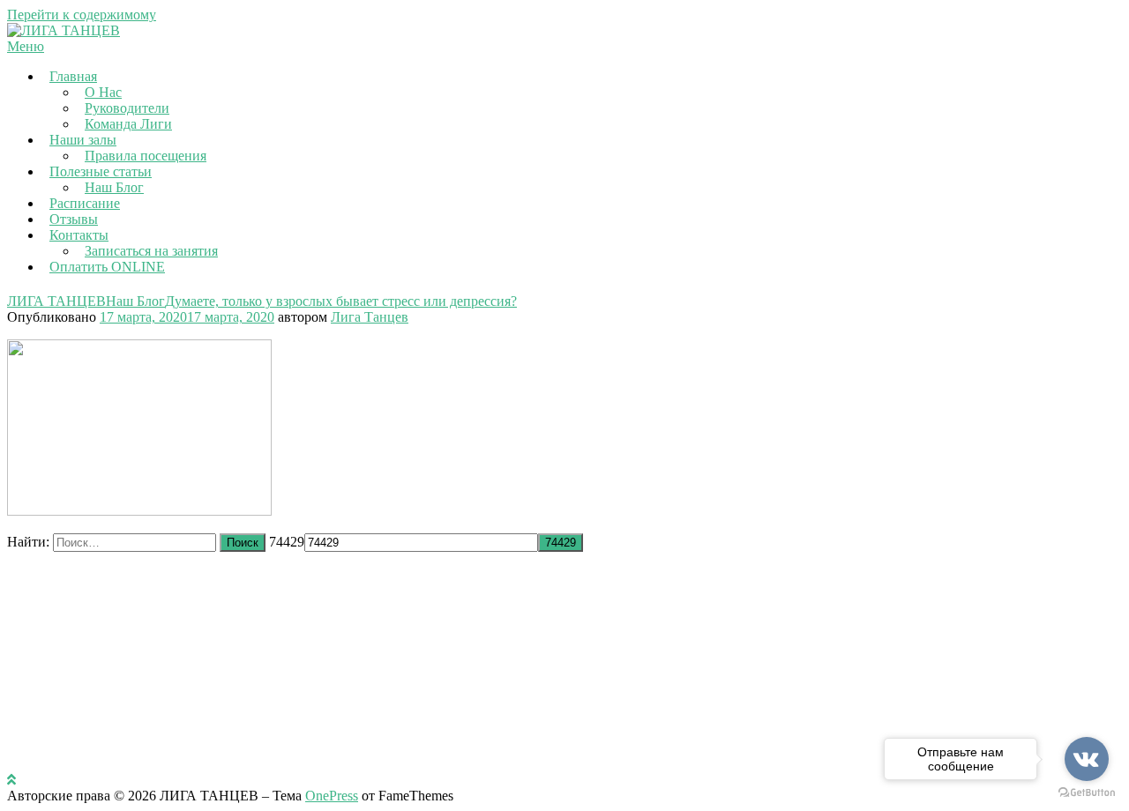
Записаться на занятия (151, 250)
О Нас (103, 92)
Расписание (84, 203)
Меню (25, 46)
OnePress (331, 795)
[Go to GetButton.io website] (1086, 793)
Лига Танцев (369, 316)
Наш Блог (114, 187)
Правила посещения (145, 155)
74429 (286, 541)
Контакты (78, 234)
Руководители (127, 107)
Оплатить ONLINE (107, 266)
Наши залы (82, 139)
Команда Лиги (128, 123)
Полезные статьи (100, 171)
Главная (73, 76)
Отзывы (73, 219)
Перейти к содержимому (81, 14)
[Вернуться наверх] (11, 779)
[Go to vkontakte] (1087, 759)
